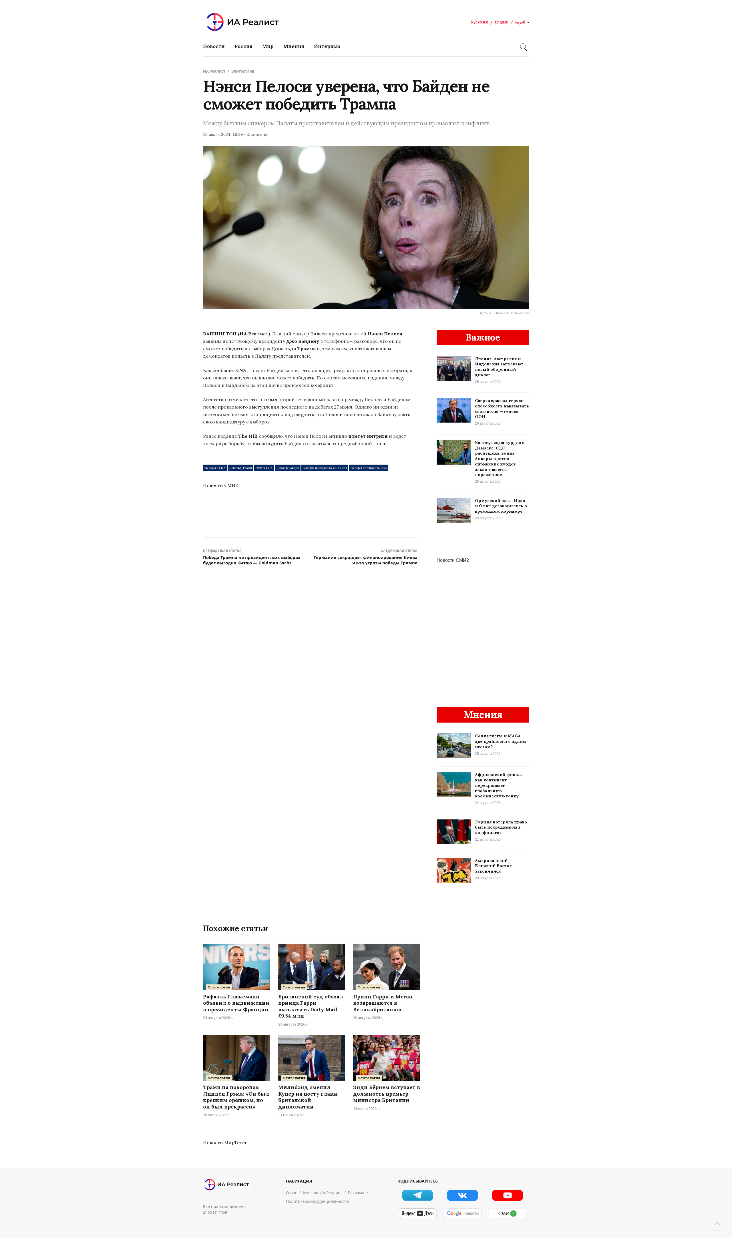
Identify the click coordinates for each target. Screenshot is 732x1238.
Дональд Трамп (240, 468)
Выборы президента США (369, 468)
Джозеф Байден (287, 468)
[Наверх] (717, 1223)
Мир (268, 46)
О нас (291, 1192)
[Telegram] (417, 1195)
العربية (520, 22)
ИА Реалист (214, 71)
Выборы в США (214, 468)
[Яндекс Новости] (417, 1213)
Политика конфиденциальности (317, 1201)
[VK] (462, 1195)
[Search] (523, 46)
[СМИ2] (507, 1213)
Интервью (327, 46)
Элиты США (264, 468)
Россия (243, 46)
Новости (214, 46)
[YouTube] (507, 1195)
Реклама (356, 1192)
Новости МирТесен (225, 1142)
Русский (479, 22)
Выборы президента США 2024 (325, 468)
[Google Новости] (462, 1213)
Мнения (293, 46)
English (501, 22)
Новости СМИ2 (220, 485)
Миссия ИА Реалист (322, 1192)
